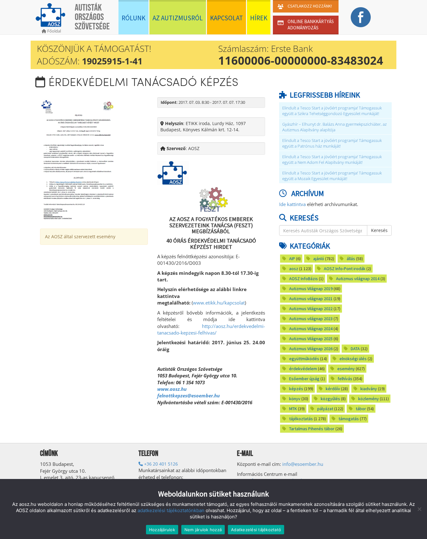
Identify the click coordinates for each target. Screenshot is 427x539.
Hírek (258, 18)
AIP (292, 258)
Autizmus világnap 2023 (311, 318)
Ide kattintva (292, 204)
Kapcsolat (226, 18)
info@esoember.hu (302, 464)
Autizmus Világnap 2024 (311, 328)
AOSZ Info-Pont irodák (344, 268)
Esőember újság (304, 378)
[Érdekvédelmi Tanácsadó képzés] (79, 159)
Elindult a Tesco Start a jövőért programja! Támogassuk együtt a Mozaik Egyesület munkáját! (332, 175)
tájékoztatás (301, 418)
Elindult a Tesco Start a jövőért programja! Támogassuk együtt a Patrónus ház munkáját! (332, 143)
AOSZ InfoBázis (303, 278)
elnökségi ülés (353, 358)
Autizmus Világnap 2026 (311, 348)
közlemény (368, 398)
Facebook (361, 17)
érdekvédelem (303, 368)
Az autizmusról (178, 18)
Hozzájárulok (162, 529)
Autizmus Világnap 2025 (311, 338)
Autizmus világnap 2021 (311, 298)
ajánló (318, 258)
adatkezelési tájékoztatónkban (171, 510)
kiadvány (368, 388)
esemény (346, 368)
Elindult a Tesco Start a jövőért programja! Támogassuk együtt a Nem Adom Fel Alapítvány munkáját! (332, 159)
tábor (361, 408)
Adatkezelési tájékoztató (256, 529)
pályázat (325, 408)
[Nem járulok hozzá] (419, 509)
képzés (296, 388)
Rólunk (133, 18)
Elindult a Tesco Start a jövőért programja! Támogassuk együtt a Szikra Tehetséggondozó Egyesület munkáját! (332, 110)
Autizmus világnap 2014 (357, 278)
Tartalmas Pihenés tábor (311, 428)
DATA (355, 348)
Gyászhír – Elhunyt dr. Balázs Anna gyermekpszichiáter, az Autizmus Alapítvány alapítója (334, 127)
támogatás (349, 418)
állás (351, 258)
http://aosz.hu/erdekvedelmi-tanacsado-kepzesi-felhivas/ (211, 329)
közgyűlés (330, 398)
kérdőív (333, 388)
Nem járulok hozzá (203, 529)
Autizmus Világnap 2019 (311, 288)
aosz (293, 268)
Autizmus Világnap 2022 (311, 308)
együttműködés (304, 358)
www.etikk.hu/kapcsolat (219, 303)
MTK (293, 408)
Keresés (379, 230)
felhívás (345, 378)
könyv (294, 398)
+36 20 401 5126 (160, 464)
